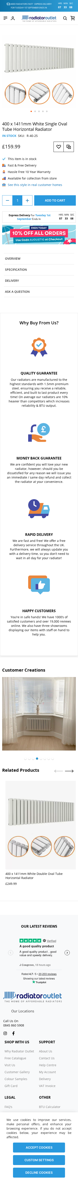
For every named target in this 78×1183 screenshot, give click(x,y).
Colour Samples (16, 1079)
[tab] (39, 258)
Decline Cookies (39, 1172)
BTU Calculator (49, 1107)
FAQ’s (8, 1107)
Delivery (45, 1079)
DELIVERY (12, 281)
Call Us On (10, 1021)
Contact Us (47, 1058)
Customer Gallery (17, 1072)
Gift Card (11, 1086)
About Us (45, 1051)
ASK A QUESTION (17, 292)
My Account (47, 1072)
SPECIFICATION (16, 269)
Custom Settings (39, 1160)
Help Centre (47, 1065)
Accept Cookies (39, 1147)
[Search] (65, 18)
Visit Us (10, 1065)
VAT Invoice (47, 1086)
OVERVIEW (12, 258)
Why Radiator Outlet (19, 1051)
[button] (31, 111)
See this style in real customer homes (35, 185)
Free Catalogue (15, 1058)
